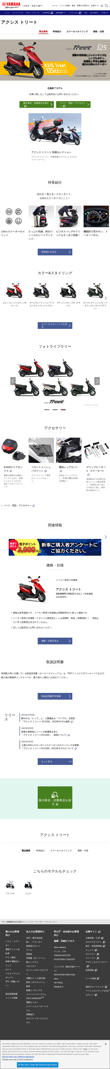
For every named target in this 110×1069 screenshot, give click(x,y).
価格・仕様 (98, 31)
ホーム (55, 6)
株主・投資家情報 (94, 946)
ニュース (90, 950)
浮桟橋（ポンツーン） (36, 958)
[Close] (106, 1044)
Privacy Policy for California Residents (18, 1057)
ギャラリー (91, 954)
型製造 (29, 954)
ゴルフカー (31, 966)
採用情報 (90, 970)
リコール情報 (64, 6)
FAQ (85, 12)
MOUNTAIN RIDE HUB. (64, 975)
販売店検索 (59, 12)
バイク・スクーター (36, 922)
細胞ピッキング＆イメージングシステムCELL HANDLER (36, 994)
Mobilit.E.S (58, 987)
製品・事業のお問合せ (80, 6)
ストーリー (91, 958)
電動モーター (32, 1002)
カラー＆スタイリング (77, 31)
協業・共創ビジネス (64, 941)
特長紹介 (57, 31)
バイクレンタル (73, 12)
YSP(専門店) (46, 12)
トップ (7, 12)
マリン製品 (11, 957)
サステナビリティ (94, 942)
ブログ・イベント (31, 12)
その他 (103, 12)
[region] (55, 1054)
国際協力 (30, 1014)
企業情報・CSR (93, 938)
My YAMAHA (94, 12)
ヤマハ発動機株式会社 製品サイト (14, 922)
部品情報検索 (12, 994)
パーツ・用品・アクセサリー (18, 505)
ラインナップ (16, 12)
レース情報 (91, 978)
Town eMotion (60, 947)
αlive (56, 979)
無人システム (32, 962)
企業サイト (95, 6)
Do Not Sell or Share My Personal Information (37, 1065)
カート (9, 969)
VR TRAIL (58, 983)
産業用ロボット (33, 946)
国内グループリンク (95, 987)
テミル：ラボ (60, 951)
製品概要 (43, 31)
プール (29, 950)
